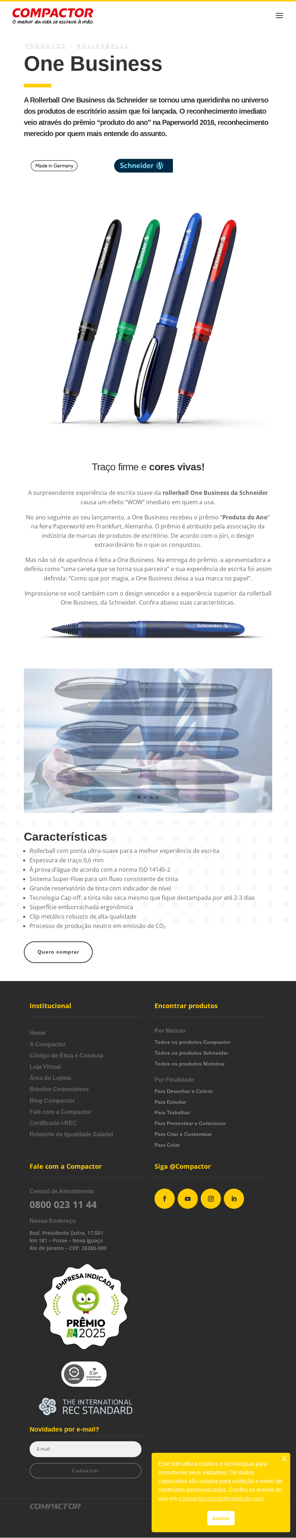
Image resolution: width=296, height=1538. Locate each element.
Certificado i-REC (53, 1123)
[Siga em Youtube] (188, 1199)
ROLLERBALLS (103, 45)
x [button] (284, 1458)
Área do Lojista (50, 1078)
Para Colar (167, 1145)
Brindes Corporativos (59, 1089)
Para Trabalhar (172, 1112)
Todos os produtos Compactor (192, 1042)
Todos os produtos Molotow (189, 1064)
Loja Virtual (45, 1067)
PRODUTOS (46, 45)
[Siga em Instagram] (211, 1199)
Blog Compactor (52, 1101)
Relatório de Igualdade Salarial (71, 1134)
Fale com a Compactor (60, 1112)
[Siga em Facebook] (164, 1199)
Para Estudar (170, 1102)
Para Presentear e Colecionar (190, 1123)
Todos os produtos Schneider (191, 1053)
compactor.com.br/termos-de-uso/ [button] (221, 1498)
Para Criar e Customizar (183, 1134)
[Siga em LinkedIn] (234, 1199)
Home (38, 1033)
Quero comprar (58, 952)
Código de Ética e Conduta (66, 1056)
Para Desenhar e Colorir (183, 1091)
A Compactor (48, 1044)
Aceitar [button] (221, 1518)
